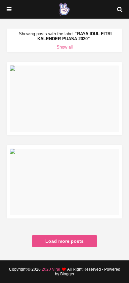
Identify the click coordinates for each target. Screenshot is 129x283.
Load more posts (64, 241)
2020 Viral (51, 269)
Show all (65, 47)
